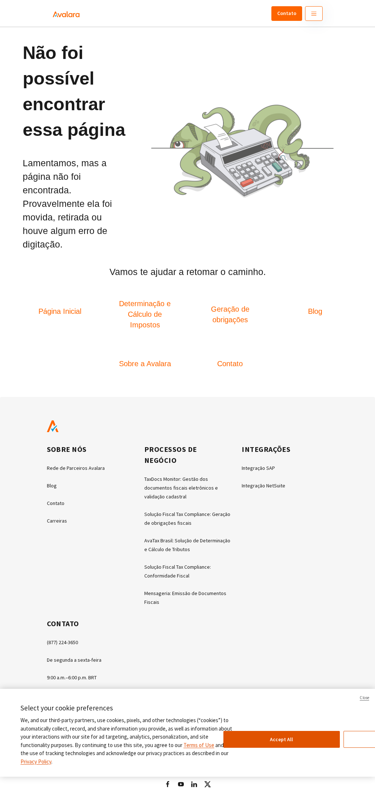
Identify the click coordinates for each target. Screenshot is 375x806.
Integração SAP (258, 468)
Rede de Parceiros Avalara (76, 468)
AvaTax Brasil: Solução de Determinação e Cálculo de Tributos (187, 545)
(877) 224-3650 (62, 642)
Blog (315, 311)
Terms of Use (198, 745)
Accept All (281, 739)
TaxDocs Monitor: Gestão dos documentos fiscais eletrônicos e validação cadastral (181, 488)
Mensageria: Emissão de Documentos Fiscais (185, 597)
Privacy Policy (36, 761)
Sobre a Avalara (145, 364)
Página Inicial (59, 311)
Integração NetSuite (263, 485)
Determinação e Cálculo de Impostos (145, 314)
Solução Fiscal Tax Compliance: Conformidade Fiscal (177, 571)
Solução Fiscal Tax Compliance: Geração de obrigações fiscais (187, 518)
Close (364, 697)
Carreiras (57, 520)
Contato (286, 13)
